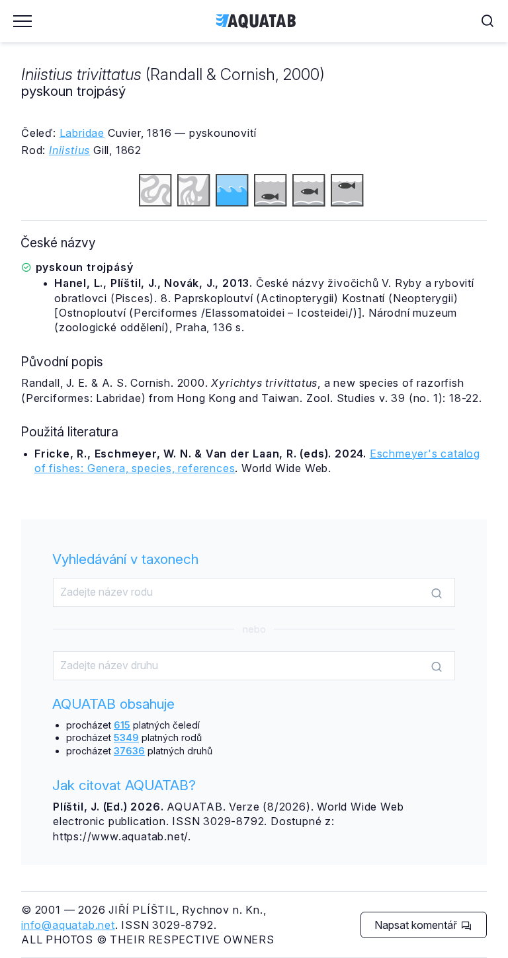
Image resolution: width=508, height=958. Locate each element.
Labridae (82, 133)
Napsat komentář (417, 925)
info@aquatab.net (68, 925)
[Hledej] (436, 593)
